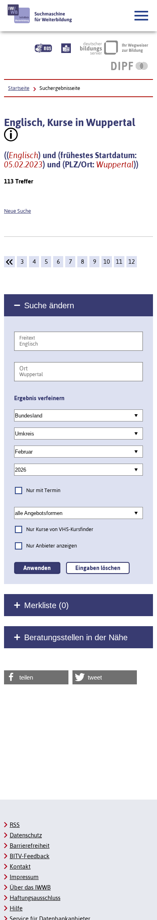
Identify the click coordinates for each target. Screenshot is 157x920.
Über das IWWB (30, 887)
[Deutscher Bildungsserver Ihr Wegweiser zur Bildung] (114, 47)
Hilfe (16, 908)
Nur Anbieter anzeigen (51, 546)
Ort (23, 368)
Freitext (27, 338)
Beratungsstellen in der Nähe (76, 637)
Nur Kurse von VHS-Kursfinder (59, 529)
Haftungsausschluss (35, 897)
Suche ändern (49, 305)
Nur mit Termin (43, 490)
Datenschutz (26, 835)
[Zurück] (9, 261)
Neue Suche (17, 211)
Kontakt (20, 866)
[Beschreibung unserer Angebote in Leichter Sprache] (66, 47)
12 (131, 261)
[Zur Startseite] (40, 13)
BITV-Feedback (30, 856)
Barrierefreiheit (30, 845)
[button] (141, 16)
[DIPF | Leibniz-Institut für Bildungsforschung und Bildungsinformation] (129, 66)
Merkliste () (46, 605)
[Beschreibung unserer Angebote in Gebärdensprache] (43, 47)
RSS (15, 824)
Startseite (18, 88)
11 (119, 261)
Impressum (24, 876)
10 (106, 261)
